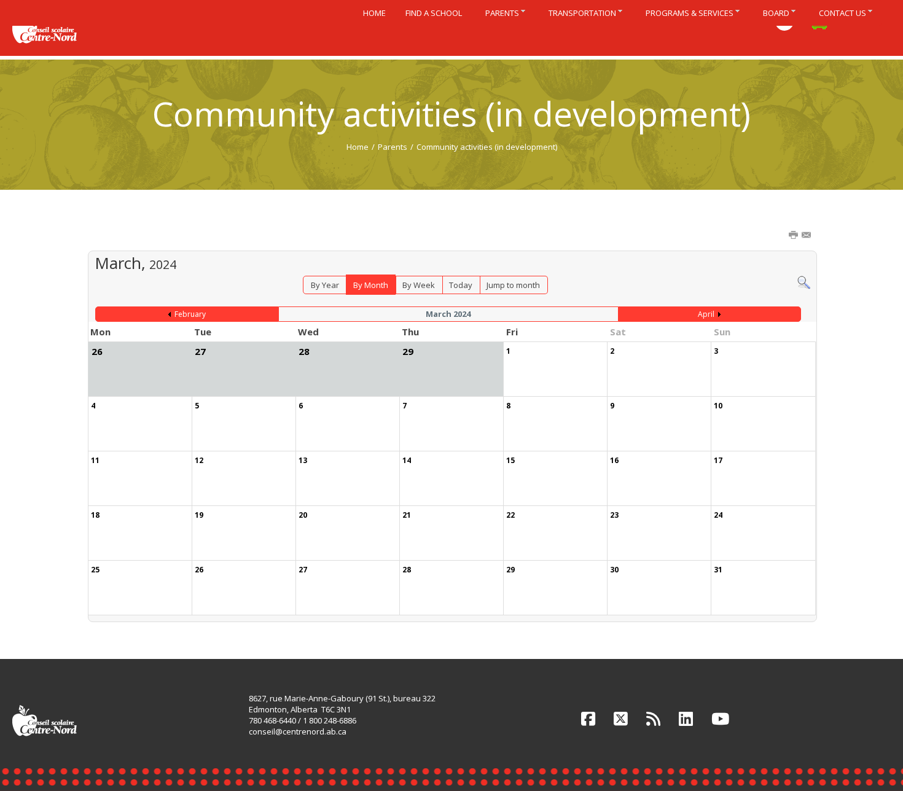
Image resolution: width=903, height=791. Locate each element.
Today (460, 284)
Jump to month (513, 284)
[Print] (794, 236)
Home (357, 146)
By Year (325, 284)
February (190, 314)
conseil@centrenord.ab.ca (297, 731)
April (706, 314)
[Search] (803, 281)
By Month (370, 284)
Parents (392, 146)
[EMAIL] (807, 236)
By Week (418, 284)
